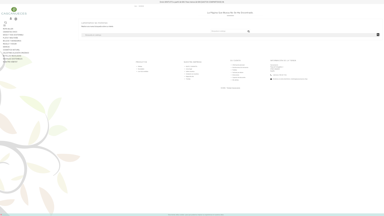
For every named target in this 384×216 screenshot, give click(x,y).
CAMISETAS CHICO (10, 32)
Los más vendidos (143, 71)
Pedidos (234, 70)
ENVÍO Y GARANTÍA (191, 66)
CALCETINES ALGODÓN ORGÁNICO (15, 53)
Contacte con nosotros (192, 74)
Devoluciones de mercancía (240, 67)
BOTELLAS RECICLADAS (12, 56)
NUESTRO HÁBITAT (10, 62)
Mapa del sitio (190, 76)
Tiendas (188, 79)
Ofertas (140, 66)
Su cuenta (235, 61)
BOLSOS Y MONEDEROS (12, 41)
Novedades (141, 69)
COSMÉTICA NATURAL (11, 50)
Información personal (238, 65)
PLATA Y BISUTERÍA (10, 38)
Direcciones (235, 75)
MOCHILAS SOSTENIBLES (12, 59)
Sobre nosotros (190, 71)
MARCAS (6, 47)
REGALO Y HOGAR (10, 44)
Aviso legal (189, 69)
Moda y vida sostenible (13, 35)
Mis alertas (235, 80)
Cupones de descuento (238, 77)
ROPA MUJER (8, 29)
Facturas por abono (237, 72)
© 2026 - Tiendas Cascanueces (230, 88)
